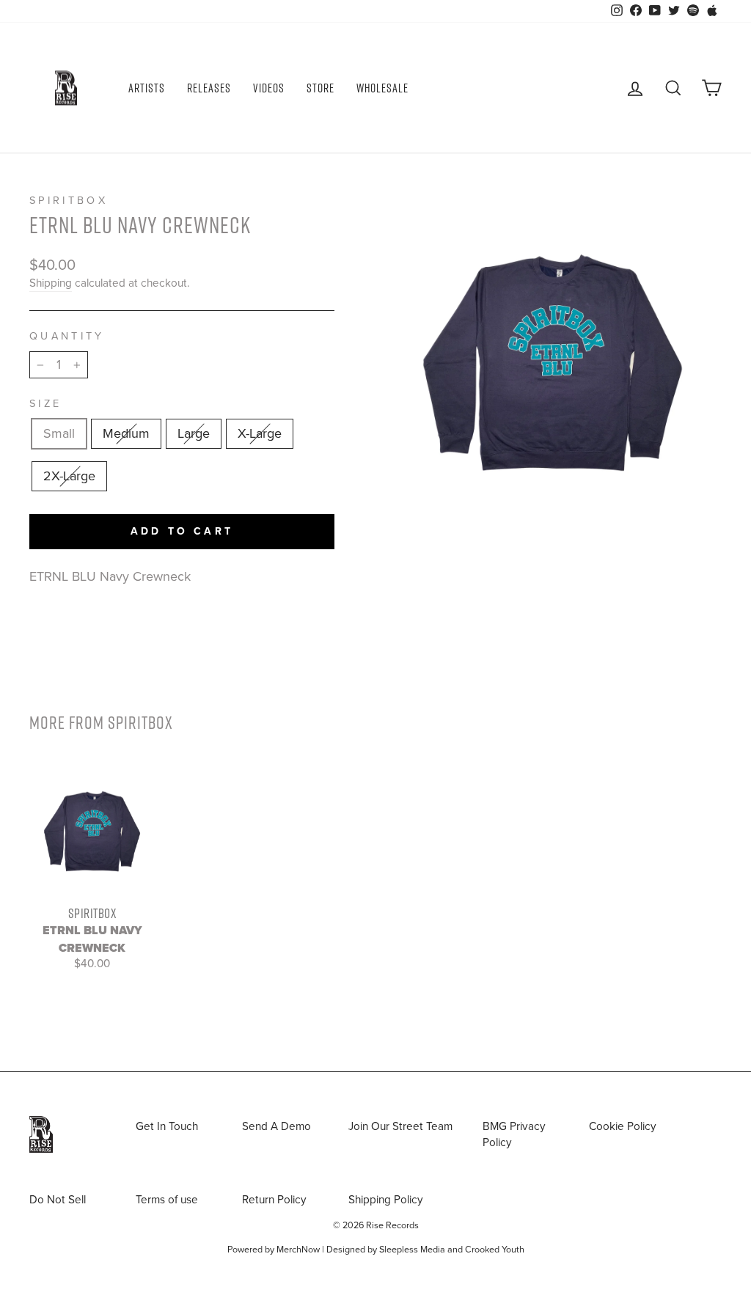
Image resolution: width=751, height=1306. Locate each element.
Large (193, 433)
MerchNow (298, 1249)
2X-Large (69, 476)
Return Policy (274, 1199)
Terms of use (167, 1199)
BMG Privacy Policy (514, 1134)
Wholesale (382, 88)
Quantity (67, 336)
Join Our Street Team (400, 1126)
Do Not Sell (57, 1199)
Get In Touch (167, 1126)
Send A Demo (276, 1126)
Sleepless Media (412, 1249)
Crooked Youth (494, 1249)
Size (45, 403)
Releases (209, 88)
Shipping (50, 283)
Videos (269, 88)
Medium (126, 433)
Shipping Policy (385, 1199)
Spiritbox (68, 200)
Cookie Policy (622, 1126)
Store (320, 88)
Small (59, 433)
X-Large (260, 433)
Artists (146, 88)
